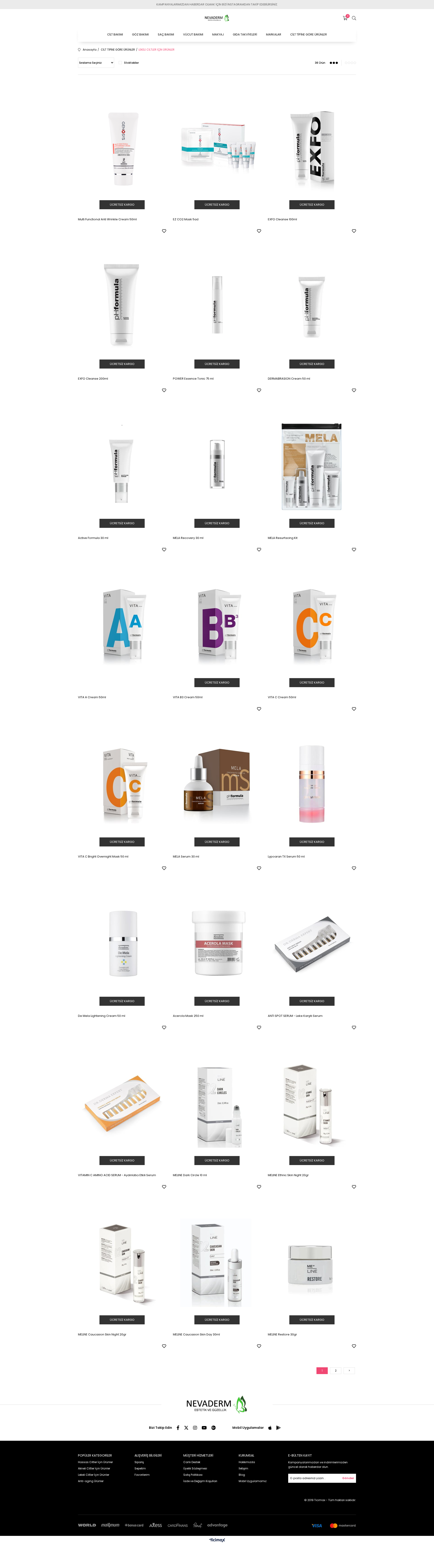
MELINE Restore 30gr (282, 1334)
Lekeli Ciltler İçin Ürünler (93, 1475)
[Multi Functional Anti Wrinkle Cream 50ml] (122, 148)
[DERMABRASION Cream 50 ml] (312, 307)
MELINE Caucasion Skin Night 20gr (102, 1334)
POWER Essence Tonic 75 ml (193, 378)
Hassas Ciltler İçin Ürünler (95, 1462)
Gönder (348, 1478)
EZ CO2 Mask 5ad (185, 219)
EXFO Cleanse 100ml (282, 219)
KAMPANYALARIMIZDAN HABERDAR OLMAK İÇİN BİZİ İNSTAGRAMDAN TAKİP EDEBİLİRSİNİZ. (217, 4)
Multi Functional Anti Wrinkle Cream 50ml (107, 219)
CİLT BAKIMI (115, 34)
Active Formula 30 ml (93, 538)
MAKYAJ (218, 34)
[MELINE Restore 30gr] (312, 1263)
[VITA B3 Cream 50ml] (217, 625)
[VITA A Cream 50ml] (122, 625)
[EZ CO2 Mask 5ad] (217, 148)
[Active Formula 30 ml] (122, 466)
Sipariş (139, 1462)
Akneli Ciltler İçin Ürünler (94, 1468)
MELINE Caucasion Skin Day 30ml (196, 1334)
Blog (242, 1475)
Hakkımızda (247, 1462)
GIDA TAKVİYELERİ (245, 34)
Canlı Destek (191, 1462)
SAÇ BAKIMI (166, 34)
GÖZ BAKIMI (140, 34)
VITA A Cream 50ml (92, 697)
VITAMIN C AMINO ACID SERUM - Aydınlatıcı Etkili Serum (117, 1175)
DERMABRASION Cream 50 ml (289, 378)
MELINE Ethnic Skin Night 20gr (288, 1175)
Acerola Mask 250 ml (188, 1016)
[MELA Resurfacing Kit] (312, 466)
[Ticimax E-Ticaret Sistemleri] (217, 1540)
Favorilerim (142, 1475)
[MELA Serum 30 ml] (217, 785)
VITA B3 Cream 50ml (188, 697)
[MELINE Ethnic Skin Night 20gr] (312, 1103)
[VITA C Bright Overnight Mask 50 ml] (122, 785)
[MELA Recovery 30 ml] (217, 466)
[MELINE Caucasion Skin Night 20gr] (122, 1263)
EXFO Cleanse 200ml (93, 378)
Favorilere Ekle (164, 231)
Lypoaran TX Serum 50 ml (286, 856)
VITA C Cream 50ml (282, 697)
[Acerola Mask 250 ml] (217, 944)
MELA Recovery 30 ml (188, 538)
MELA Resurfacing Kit (282, 538)
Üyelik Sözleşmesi (195, 1468)
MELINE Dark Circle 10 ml (190, 1175)
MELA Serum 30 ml (186, 856)
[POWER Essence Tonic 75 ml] (217, 307)
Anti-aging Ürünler (91, 1481)
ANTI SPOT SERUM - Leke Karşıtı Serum (295, 1016)
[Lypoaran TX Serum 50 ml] (312, 785)
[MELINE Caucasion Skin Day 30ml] (217, 1263)
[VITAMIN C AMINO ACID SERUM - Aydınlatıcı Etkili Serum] (122, 1103)
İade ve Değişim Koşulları (200, 1481)
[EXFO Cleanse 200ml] (122, 307)
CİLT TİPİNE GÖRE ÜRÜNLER (308, 34)
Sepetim (140, 1468)
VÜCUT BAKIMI (193, 34)
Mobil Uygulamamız (253, 1481)
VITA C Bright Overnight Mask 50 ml (103, 856)
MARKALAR (273, 34)
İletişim (243, 1468)
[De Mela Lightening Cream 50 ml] (122, 944)
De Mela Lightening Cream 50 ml (101, 1016)
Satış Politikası (193, 1475)
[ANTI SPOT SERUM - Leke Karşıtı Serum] (312, 944)
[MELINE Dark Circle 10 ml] (217, 1103)
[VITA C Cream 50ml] (312, 625)
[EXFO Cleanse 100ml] (312, 148)
